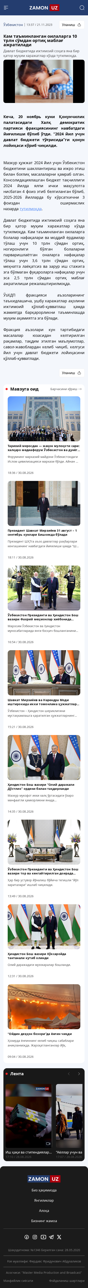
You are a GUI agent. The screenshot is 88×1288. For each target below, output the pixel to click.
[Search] (82, 7)
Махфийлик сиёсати (18, 1281)
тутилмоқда (31, 208)
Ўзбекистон (13, 24)
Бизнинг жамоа (44, 1221)
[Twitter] (60, 1237)
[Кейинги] (79, 1073)
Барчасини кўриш (63, 389)
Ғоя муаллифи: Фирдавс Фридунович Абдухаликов (44, 1261)
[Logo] (44, 7)
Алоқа (44, 1210)
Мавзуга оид (24, 389)
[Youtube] (44, 1237)
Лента (17, 1074)
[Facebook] (28, 1237)
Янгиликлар (44, 1200)
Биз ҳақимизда (44, 1190)
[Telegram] (52, 1237)
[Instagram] (36, 1237)
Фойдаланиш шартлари (67, 1281)
